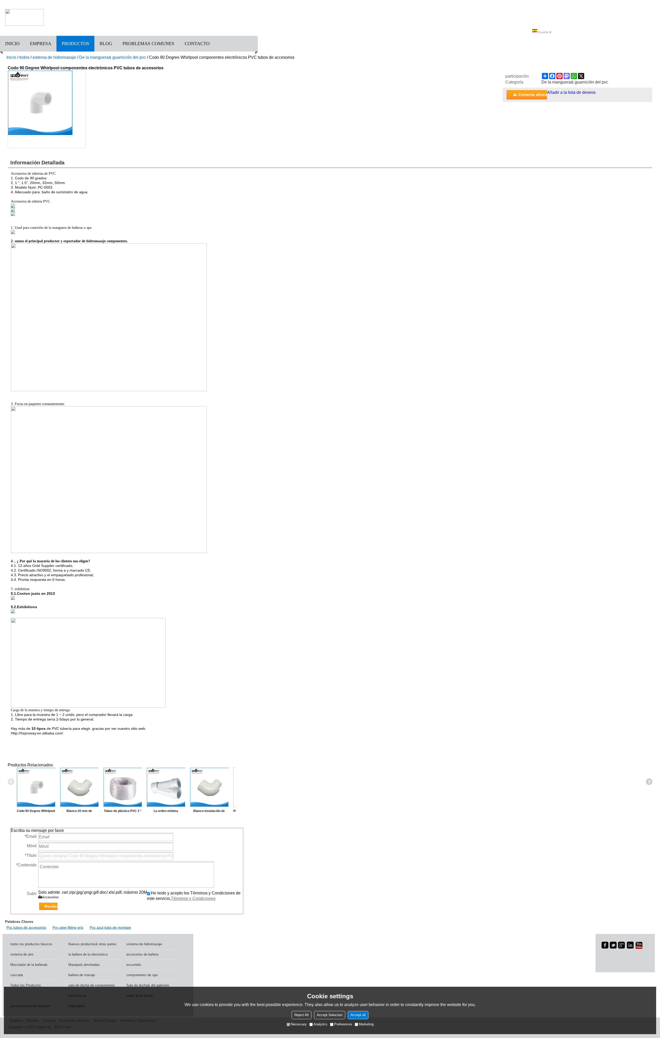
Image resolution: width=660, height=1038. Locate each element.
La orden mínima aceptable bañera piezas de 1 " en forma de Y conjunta (166, 812)
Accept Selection (329, 1015)
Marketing (366, 1024)
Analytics (320, 1024)
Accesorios (50, 897)
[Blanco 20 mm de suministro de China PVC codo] (79, 787)
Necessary (299, 1024)
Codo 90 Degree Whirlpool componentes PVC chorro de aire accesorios (36, 812)
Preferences (343, 1024)
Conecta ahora (532, 95)
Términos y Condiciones (193, 898)
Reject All (301, 1015)
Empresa (40, 43)
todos (24, 57)
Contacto (197, 43)
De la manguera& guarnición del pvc (112, 57)
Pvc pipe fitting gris (68, 927)
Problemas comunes (148, 43)
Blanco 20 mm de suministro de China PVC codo (79, 812)
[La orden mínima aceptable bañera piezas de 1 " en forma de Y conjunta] (165, 787)
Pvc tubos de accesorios (26, 927)
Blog (106, 43)
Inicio (12, 43)
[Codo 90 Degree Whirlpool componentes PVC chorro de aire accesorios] (35, 787)
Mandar (50, 906)
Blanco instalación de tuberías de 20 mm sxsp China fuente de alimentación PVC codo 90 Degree (209, 812)
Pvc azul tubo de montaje (110, 927)
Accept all (358, 1015)
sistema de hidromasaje (54, 57)
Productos (75, 43)
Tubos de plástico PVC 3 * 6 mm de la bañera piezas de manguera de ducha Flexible (122, 812)
